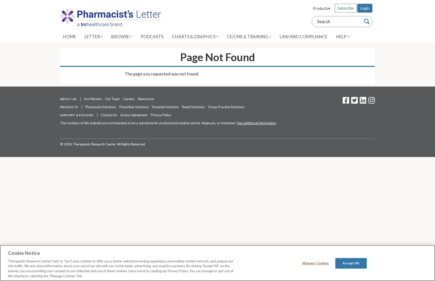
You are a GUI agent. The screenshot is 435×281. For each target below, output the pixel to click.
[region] (217, 263)
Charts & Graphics (194, 36)
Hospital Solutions (165, 107)
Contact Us (109, 115)
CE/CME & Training (248, 36)
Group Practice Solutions (226, 107)
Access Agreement (134, 115)
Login (365, 8)
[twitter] (354, 102)
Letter (93, 36)
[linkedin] (363, 102)
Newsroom (146, 99)
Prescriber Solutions (134, 107)
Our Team (112, 99)
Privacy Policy (161, 115)
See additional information (256, 123)
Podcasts (151, 36)
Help (341, 36)
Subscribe (346, 8)
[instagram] (371, 102)
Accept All (351, 263)
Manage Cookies (315, 263)
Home (69, 36)
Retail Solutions (193, 107)
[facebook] (346, 102)
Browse (120, 36)
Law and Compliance (304, 36)
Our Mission (93, 99)
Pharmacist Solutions (100, 107)
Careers (129, 99)
